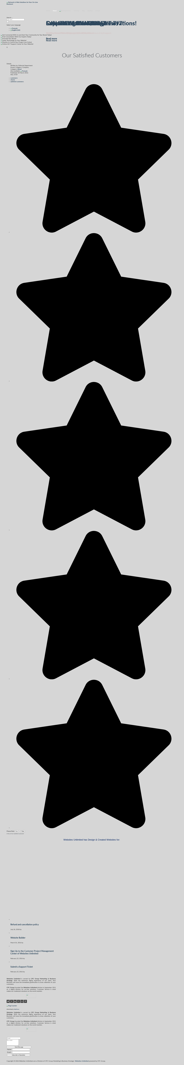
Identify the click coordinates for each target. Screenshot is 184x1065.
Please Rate (10, 831)
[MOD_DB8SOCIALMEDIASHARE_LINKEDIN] (15, 1002)
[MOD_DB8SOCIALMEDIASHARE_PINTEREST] (25, 1002)
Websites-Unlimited (82, 1061)
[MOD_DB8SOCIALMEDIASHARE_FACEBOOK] (12, 1002)
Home (48, 11)
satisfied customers (17, 81)
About (55, 11)
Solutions (76, 11)
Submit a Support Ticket (21, 967)
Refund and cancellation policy (24, 925)
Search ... (10, 17)
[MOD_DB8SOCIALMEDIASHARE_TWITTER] (8, 1002)
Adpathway (16, 1009)
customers (14, 78)
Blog (83, 11)
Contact (97, 11)
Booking (89, 11)
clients (12, 80)
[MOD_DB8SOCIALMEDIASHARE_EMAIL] (22, 1002)
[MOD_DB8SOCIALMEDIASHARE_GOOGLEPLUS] (18, 1002)
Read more (51, 39)
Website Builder (17, 938)
